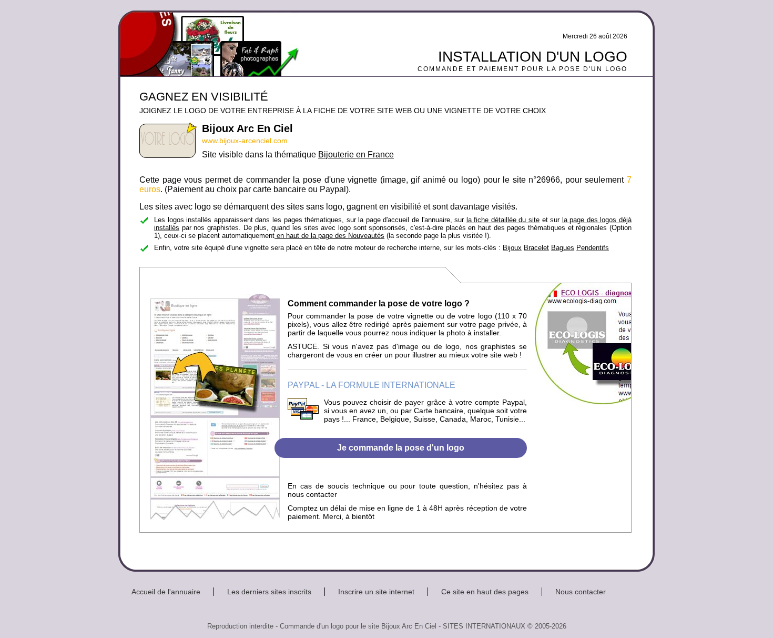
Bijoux (512, 248)
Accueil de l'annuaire (165, 591)
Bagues (562, 248)
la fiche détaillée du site (503, 220)
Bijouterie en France (356, 154)
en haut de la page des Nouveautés (329, 236)
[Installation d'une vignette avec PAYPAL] (303, 417)
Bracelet (536, 248)
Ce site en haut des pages (484, 591)
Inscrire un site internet (376, 591)
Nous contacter (580, 591)
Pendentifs (592, 248)
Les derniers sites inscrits (269, 591)
